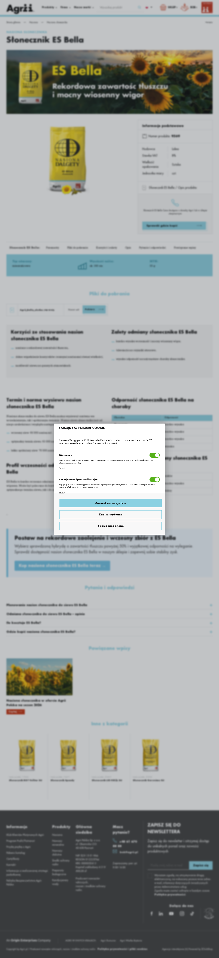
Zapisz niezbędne (111, 526)
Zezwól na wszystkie (110, 503)
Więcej (62, 468)
